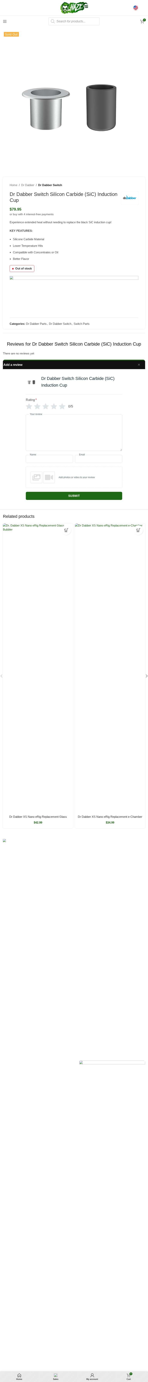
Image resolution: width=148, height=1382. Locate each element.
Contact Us (59, 960)
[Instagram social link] (15, 1063)
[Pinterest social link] (21, 1063)
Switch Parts (82, 323)
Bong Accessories (112, 855)
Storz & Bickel (11, 933)
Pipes (105, 888)
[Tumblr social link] (26, 1063)
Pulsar (7, 960)
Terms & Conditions (64, 973)
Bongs (105, 848)
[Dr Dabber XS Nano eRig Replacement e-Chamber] (110, 667)
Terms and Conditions (95, 1358)
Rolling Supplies (111, 895)
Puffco (7, 1018)
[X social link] (10, 1063)
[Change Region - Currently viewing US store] (136, 8)
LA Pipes (8, 986)
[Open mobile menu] (5, 21)
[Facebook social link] (5, 1063)
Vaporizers (108, 875)
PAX (5, 947)
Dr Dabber (27, 185)
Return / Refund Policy (66, 947)
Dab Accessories (112, 868)
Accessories (109, 908)
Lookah (7, 973)
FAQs (55, 953)
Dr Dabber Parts (36, 323)
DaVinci (7, 1032)
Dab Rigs (107, 862)
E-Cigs (106, 901)
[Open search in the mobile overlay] (74, 21)
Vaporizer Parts (111, 881)
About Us (57, 933)
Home (13, 185)
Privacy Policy (60, 980)
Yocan (6, 953)
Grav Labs (9, 966)
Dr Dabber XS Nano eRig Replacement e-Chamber (110, 816)
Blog (55, 966)
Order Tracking (61, 940)
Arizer (6, 940)
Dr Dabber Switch (50, 185)
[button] (66, 530)
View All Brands (12, 993)
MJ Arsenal (9, 980)
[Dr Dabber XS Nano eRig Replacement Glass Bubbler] (38, 667)
